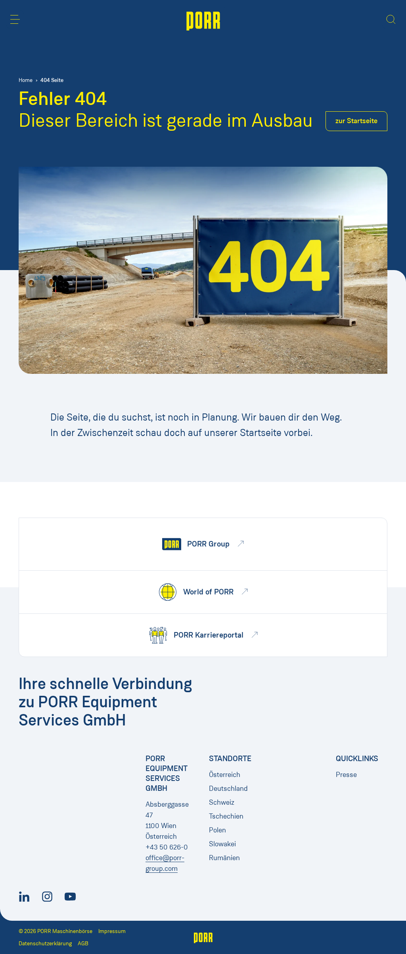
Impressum (112, 931)
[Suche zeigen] (391, 19)
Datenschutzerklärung (45, 943)
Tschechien (226, 816)
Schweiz (221, 802)
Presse (346, 774)
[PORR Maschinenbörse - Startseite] (203, 20)
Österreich (224, 774)
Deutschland (228, 788)
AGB (83, 943)
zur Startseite (356, 120)
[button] (15, 19)
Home (26, 80)
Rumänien (224, 857)
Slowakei (222, 844)
